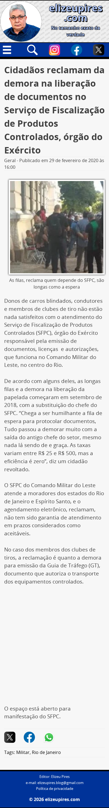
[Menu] (10, 49)
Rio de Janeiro (46, 752)
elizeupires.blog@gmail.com (60, 782)
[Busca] (32, 49)
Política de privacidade (54, 788)
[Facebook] (76, 49)
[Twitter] (98, 49)
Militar (23, 752)
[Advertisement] (54, 648)
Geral (10, 160)
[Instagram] (54, 49)
